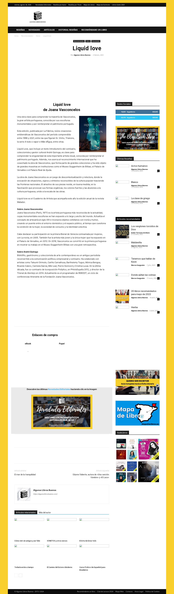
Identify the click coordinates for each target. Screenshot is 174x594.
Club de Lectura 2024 (105, 591)
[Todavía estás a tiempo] (29, 555)
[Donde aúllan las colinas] (122, 280)
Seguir (155, 112)
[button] (156, 30)
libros (38, 36)
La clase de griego (140, 198)
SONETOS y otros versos (57, 541)
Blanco (134, 182)
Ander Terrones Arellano (140, 233)
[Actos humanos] (122, 171)
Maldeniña (136, 242)
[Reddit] (55, 499)
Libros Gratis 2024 (118, 5)
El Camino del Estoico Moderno (59, 567)
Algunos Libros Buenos (82, 55)
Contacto (129, 591)
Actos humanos (139, 166)
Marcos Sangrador (138, 265)
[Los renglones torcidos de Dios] (122, 231)
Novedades (34, 29)
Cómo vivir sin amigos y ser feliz (27, 541)
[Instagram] (153, 5)
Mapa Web (119, 591)
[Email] (48, 458)
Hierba (134, 307)
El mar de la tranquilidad (25, 474)
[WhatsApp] (36, 458)
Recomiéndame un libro (94, 29)
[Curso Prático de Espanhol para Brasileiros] (94, 555)
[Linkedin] (42, 458)
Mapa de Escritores (103, 5)
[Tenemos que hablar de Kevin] (122, 264)
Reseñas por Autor (59, 5)
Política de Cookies (152, 591)
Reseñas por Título (74, 5)
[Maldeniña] (122, 248)
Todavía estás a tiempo (24, 567)
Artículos (49, 29)
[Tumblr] (54, 458)
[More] (61, 458)
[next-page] (20, 575)
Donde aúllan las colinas (143, 275)
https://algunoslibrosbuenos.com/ (45, 494)
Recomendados (27, 36)
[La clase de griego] (122, 203)
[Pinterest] (29, 458)
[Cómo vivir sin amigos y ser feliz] (29, 528)
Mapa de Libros (89, 5)
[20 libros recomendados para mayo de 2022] (122, 296)
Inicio (16, 36)
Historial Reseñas (68, 29)
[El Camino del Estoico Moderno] (62, 555)
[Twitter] (158, 5)
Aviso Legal (139, 591)
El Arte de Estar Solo (87, 541)
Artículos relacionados (26, 512)
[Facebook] (17, 458)
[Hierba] (122, 312)
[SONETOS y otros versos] (62, 528)
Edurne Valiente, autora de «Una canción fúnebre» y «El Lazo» (91, 476)
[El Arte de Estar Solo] (94, 528)
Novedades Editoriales (43, 5)
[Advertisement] (87, 77)
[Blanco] (122, 187)
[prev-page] (16, 575)
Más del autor (45, 512)
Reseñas (20, 29)
